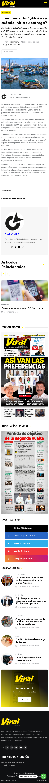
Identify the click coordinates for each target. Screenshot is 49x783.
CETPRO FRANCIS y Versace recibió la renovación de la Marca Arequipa (29, 580)
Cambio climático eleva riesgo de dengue (30, 641)
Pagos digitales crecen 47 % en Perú (22, 308)
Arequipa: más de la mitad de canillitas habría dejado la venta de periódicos (30, 621)
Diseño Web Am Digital (8, 780)
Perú (17, 636)
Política (18, 654)
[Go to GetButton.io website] (43, 780)
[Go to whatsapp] (43, 776)
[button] (3, 274)
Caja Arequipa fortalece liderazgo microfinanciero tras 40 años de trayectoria (30, 601)
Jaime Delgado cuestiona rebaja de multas (28, 659)
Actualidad (20, 574)
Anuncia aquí (24, 690)
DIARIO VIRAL (14, 42)
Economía (5, 304)
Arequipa (19, 615)
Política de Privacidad (15, 776)
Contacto (24, 699)
